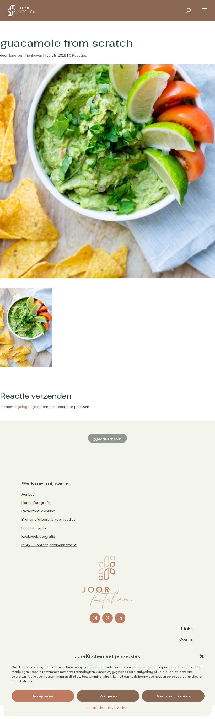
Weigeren (108, 696)
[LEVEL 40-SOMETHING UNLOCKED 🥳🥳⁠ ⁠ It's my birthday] (72, 450)
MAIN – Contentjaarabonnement (49, 544)
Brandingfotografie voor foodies (49, 519)
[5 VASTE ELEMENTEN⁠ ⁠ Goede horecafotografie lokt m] (177, 450)
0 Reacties (78, 55)
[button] (202, 656)
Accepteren (42, 696)
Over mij (186, 639)
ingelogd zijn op (28, 406)
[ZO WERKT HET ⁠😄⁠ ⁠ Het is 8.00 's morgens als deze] (107, 450)
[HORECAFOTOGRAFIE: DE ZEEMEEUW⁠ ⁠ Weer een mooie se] (142, 450)
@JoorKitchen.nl (107, 438)
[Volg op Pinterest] (107, 618)
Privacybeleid (117, 708)
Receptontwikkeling (38, 511)
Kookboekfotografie (38, 536)
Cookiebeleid (95, 708)
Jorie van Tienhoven (25, 55)
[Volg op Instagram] (95, 618)
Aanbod (28, 494)
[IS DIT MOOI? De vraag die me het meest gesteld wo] (38, 450)
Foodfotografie (34, 528)
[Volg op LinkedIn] (120, 618)
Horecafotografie (36, 502)
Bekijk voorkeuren (173, 696)
